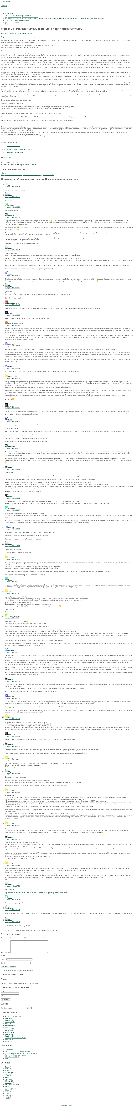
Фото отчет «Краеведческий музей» (17, 20)
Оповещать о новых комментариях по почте (18, 970)
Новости (10, 165)
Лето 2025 (8, 1023)
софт (6, 1097)
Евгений (11, 215)
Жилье (26, 165)
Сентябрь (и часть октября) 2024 (15, 1038)
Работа (7, 1090)
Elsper (4, 6)
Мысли (7, 1076)
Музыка (7, 1074)
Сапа (6, 1093)
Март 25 (7, 1027)
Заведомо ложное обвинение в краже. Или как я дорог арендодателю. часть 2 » (27, 175)
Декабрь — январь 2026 (13, 1016)
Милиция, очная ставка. (15, 152)
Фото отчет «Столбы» (12, 22)
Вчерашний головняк (8, 37)
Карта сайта (9, 13)
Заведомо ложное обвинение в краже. (19, 149)
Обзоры (7, 1079)
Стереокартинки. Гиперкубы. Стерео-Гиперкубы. (21, 17)
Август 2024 (9, 1039)
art (9, 185)
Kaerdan (11, 527)
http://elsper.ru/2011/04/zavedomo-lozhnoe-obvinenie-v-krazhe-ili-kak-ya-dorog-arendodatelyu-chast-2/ (36, 893)
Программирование (11, 1084)
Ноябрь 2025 (9, 1018)
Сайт (2, 963)
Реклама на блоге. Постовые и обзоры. (18, 15)
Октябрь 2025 (9, 1020)
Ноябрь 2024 (9, 1034)
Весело (7, 1067)
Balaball (11, 650)
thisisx (10, 496)
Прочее (7, 1086)
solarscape (11, 406)
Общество (8, 1083)
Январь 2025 (9, 1031)
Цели (6, 24)
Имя (3, 956)
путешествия (9, 1088)
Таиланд (7, 1099)
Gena (10, 420)
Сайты (7, 1091)
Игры (6, 1068)
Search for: (4, 1008)
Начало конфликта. (13, 146)
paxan (10, 898)
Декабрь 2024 (9, 1032)
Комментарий (5, 952)
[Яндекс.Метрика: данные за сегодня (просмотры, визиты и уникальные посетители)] (67, 1105)
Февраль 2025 (9, 1029)
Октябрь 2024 (9, 1036)
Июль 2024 (8, 1041)
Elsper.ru (8, 157)
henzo (10, 580)
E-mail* (3, 995)
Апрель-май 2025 (10, 1025)
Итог (6, 1070)
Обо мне (7, 1081)
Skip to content (5, 1)
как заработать (9, 1072)
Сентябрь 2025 (10, 1022)
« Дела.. (3, 173)
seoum (10, 274)
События (16, 165)
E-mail (3, 959)
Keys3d (10, 908)
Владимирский (13, 303)
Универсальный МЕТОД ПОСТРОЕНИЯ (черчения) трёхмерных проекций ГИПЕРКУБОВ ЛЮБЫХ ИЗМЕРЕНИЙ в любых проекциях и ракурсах (54, 18)
